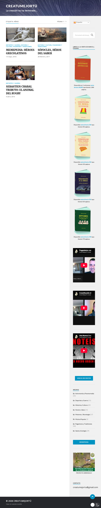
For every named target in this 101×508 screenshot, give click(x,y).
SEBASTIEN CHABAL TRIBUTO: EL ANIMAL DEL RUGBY (20, 90)
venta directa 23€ (86, 125)
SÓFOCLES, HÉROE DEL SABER (49, 51)
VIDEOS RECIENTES (84, 378)
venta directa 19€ (86, 237)
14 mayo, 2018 (11, 57)
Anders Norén (17, 504)
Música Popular (80, 419)
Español (79, 22)
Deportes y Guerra (13, 45)
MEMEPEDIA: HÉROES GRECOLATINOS (20, 51)
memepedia (83, 442)
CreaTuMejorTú (21, 6)
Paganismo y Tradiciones (22, 46)
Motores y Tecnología (82, 414)
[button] (95, 505)
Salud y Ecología (80, 431)
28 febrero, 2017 (44, 57)
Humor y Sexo (80, 410)
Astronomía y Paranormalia (84, 393)
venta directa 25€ (86, 199)
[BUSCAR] (92, 35)
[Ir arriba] (92, 496)
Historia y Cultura (45, 45)
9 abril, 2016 (10, 97)
